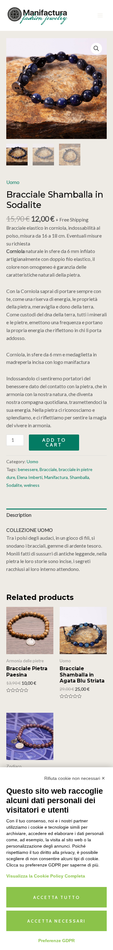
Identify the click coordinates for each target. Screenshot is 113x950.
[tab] (56, 515)
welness (32, 485)
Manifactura (56, 477)
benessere (28, 469)
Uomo (12, 182)
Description (18, 515)
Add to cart (54, 442)
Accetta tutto (56, 897)
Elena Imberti (29, 477)
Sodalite (14, 485)
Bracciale (48, 469)
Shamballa (79, 477)
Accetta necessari (56, 921)
